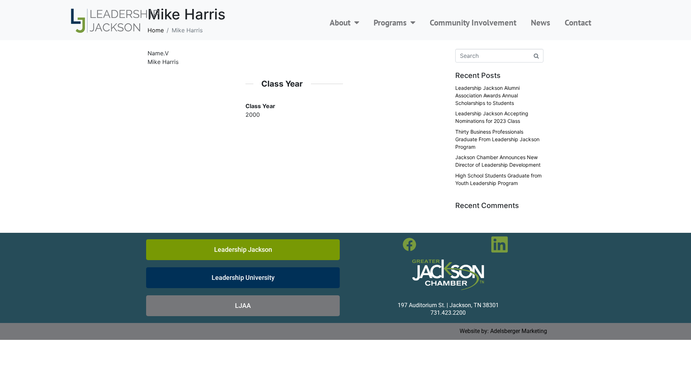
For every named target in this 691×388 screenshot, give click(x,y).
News (540, 22)
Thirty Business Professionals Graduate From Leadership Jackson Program (497, 139)
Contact (578, 22)
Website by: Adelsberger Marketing (503, 331)
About (340, 22)
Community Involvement (473, 22)
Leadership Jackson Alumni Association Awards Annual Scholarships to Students (487, 95)
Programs (390, 22)
